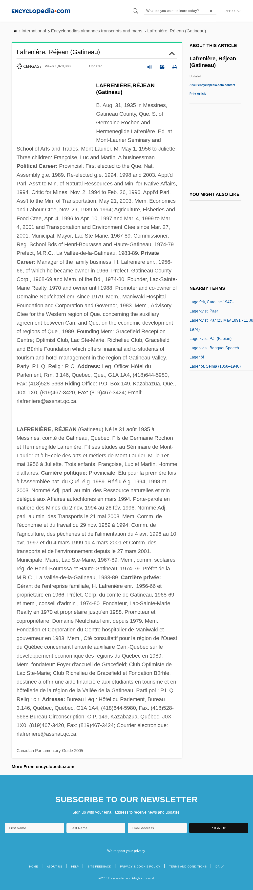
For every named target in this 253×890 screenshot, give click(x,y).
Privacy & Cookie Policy (140, 866)
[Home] (41, 11)
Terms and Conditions (188, 866)
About (212, 85)
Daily (219, 866)
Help (75, 866)
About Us (54, 866)
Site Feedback (99, 866)
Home (33, 866)
